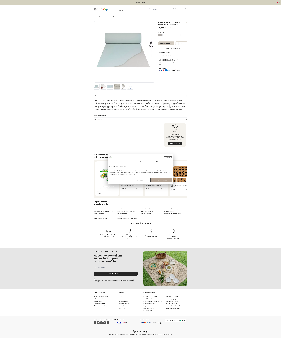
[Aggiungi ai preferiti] (186, 22)
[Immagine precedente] (95, 56)
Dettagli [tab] (141, 161)
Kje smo (121, 299)
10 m (169, 35)
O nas (120, 296)
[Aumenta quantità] (185, 43)
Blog (146, 9)
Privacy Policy (122, 306)
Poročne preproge (146, 216)
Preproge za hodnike (172, 301)
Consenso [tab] (118, 161)
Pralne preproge (169, 211)
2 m (160, 35)
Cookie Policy (122, 308)
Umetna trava (98, 216)
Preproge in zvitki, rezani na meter (103, 211)
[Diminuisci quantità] (176, 43)
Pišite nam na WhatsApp (101, 306)
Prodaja (141, 9)
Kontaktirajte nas (123, 301)
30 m (160, 38)
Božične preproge (122, 214)
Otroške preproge (146, 214)
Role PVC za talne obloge (101, 209)
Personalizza (139, 180)
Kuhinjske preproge (171, 299)
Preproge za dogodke (120, 9)
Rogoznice (120, 209)
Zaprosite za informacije (171, 48)
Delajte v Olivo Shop (124, 303)
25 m (182, 35)
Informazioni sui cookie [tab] (162, 161)
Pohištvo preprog (99, 214)
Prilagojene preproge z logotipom (127, 218)
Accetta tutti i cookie (161, 180)
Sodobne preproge (171, 303)
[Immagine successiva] (153, 56)
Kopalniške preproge (149, 303)
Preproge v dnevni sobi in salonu (152, 301)
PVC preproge (147, 310)
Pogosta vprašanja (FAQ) (101, 296)
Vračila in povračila (99, 303)
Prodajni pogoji (98, 301)
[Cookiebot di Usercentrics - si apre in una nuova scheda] (165, 157)
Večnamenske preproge (171, 209)
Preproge (110, 9)
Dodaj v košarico (165, 43)
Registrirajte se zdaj (114, 274)
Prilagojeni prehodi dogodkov (172, 214)
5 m (164, 35)
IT (277, 2)
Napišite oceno (174, 143)
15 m (173, 35)
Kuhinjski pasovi (145, 209)
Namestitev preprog (147, 211)
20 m (178, 35)
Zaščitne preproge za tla (101, 218)
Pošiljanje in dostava (99, 299)
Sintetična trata (133, 9)
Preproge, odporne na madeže (126, 211)
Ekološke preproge (169, 216)
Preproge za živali (122, 216)
